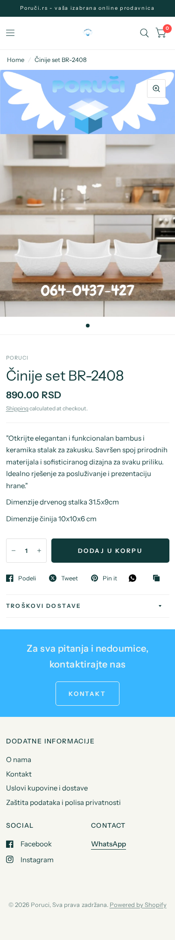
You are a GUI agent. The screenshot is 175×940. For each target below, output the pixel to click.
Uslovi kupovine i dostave (47, 787)
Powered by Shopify (138, 904)
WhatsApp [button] (108, 843)
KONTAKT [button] (87, 693)
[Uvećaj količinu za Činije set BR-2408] (39, 550)
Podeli (27, 578)
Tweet (69, 578)
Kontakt (19, 774)
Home (15, 59)
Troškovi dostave (44, 605)
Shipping (17, 408)
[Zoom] (156, 88)
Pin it (110, 578)
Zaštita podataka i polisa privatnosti (63, 802)
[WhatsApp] (135, 578)
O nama (18, 759)
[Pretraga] (144, 33)
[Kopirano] (159, 578)
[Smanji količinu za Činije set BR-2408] (14, 550)
